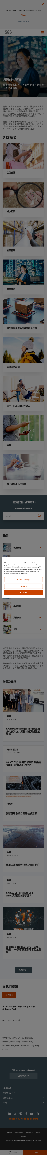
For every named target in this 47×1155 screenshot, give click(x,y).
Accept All (23, 592)
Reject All (23, 586)
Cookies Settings (23, 580)
